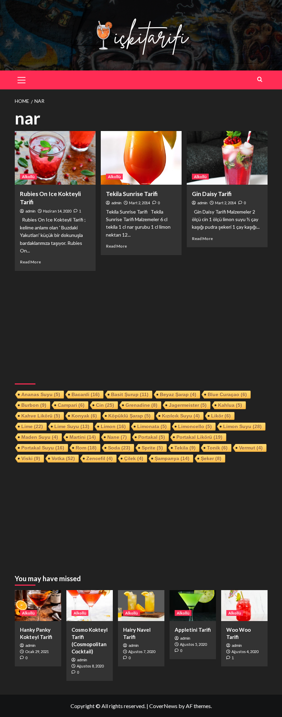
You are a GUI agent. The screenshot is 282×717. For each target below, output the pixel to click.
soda (119, 447)
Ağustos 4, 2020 (244, 651)
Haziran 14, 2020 (57, 211)
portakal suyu (42, 447)
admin (30, 211)
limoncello (195, 426)
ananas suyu (40, 394)
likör (221, 416)
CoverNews (163, 706)
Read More (30, 261)
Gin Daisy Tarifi (211, 193)
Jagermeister (188, 405)
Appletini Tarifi (193, 630)
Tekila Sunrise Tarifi (132, 193)
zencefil (99, 458)
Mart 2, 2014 (139, 202)
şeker (211, 458)
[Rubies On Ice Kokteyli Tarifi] (55, 158)
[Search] (260, 79)
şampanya (172, 458)
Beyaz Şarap (178, 394)
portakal (151, 437)
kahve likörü (40, 416)
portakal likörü (199, 437)
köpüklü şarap (129, 416)
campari (71, 405)
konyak (84, 416)
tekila (185, 447)
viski (30, 458)
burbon (33, 405)
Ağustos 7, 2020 (141, 651)
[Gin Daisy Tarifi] (227, 158)
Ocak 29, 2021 (37, 651)
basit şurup (130, 394)
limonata (152, 426)
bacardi (86, 394)
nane (117, 437)
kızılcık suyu (181, 416)
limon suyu (242, 426)
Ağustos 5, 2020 (193, 644)
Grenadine (142, 405)
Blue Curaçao (227, 394)
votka (63, 458)
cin (105, 405)
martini (82, 437)
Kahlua (230, 405)
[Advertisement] (141, 324)
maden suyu (39, 437)
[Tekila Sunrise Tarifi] (141, 158)
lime (32, 426)
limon (113, 426)
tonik (217, 447)
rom (86, 447)
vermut (251, 447)
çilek (133, 458)
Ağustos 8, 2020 (90, 666)
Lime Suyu (71, 426)
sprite (152, 447)
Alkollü (28, 176)
